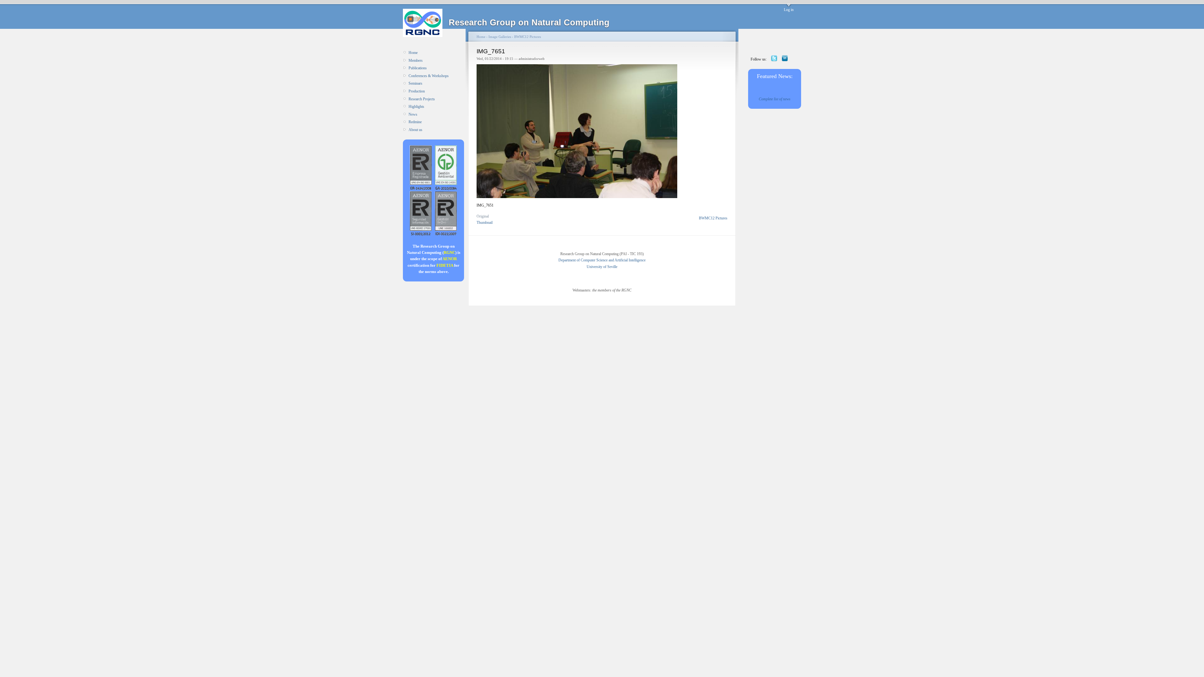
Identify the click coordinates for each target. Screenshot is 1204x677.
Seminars (415, 83)
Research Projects (422, 99)
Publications (418, 68)
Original (483, 216)
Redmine (415, 122)
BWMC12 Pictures (527, 37)
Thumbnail (485, 222)
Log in (789, 10)
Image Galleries (499, 37)
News (413, 114)
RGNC (449, 252)
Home (413, 52)
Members (416, 60)
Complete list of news (774, 99)
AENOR (449, 258)
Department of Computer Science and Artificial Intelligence (602, 260)
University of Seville (602, 267)
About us (415, 130)
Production (417, 91)
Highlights (416, 106)
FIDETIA (444, 265)
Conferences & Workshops (429, 76)
